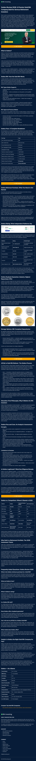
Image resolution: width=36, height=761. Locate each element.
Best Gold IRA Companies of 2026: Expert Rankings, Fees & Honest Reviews (17, 707)
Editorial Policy (5, 744)
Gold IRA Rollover (6, 732)
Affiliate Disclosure (6, 745)
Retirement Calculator (7, 735)
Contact (4, 742)
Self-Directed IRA (6, 733)
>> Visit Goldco (18, 46)
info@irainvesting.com (5, 754)
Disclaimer (5, 751)
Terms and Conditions (7, 748)
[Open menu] (34, 2)
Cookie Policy (5, 750)
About (4, 741)
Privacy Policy (5, 747)
